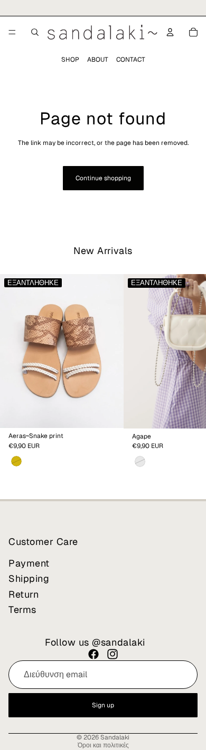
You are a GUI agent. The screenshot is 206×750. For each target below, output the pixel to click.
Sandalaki (114, 737)
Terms (22, 609)
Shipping (28, 578)
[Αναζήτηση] (34, 32)
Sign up (103, 704)
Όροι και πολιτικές (103, 745)
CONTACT (130, 59)
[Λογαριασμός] (170, 32)
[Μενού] (12, 32)
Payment (29, 563)
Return (23, 594)
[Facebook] (93, 654)
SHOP (70, 59)
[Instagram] (112, 654)
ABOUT (97, 59)
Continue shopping (103, 178)
